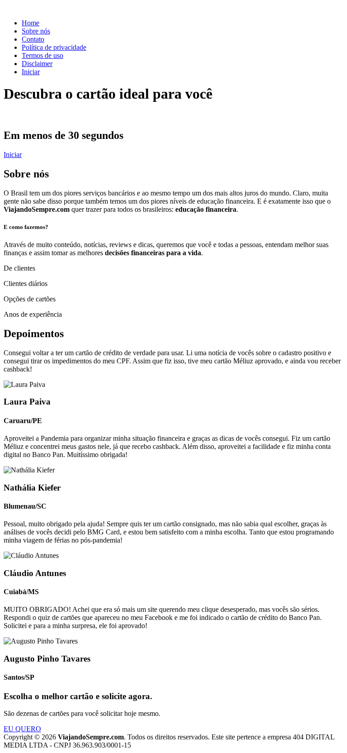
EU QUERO (22, 729)
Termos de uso (42, 55)
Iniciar (31, 72)
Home (30, 23)
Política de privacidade (54, 47)
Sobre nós (36, 31)
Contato (33, 39)
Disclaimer (37, 63)
